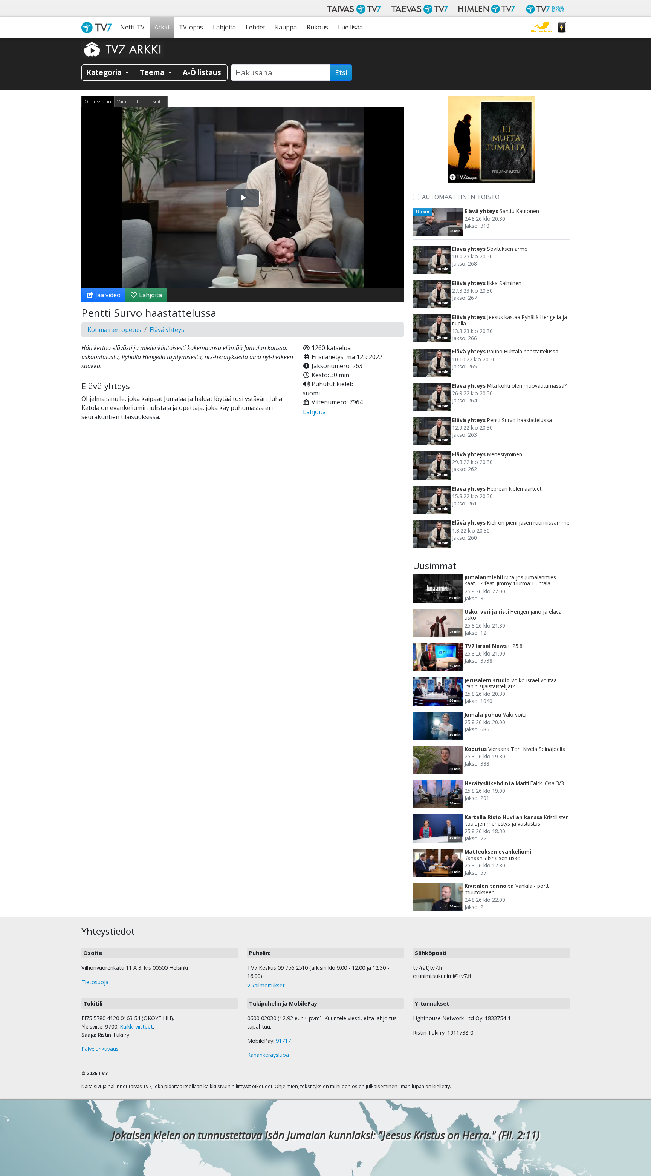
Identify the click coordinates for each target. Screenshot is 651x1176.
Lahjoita (224, 27)
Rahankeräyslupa (268, 1054)
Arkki (161, 27)
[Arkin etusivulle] (122, 49)
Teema (153, 72)
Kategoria (104, 72)
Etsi (341, 72)
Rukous (317, 27)
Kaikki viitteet (136, 1026)
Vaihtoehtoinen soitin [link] (141, 101)
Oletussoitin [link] (97, 101)
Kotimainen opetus (114, 329)
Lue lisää (350, 27)
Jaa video (107, 295)
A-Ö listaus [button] (202, 72)
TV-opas (191, 27)
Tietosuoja (94, 982)
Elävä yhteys (167, 329)
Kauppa (286, 27)
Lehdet (255, 27)
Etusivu (98, 27)
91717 (283, 1040)
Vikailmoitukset (266, 985)
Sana (562, 27)
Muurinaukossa (541, 27)
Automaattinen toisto (461, 197)
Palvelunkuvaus (100, 1048)
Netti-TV (132, 27)
